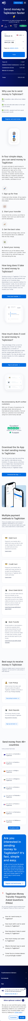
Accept (22, 1017)
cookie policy (18, 1012)
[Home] (4, 2)
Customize (13, 1017)
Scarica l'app (18, 2)
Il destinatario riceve (9, 40)
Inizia (14, 54)
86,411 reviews (17, 430)
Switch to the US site (10, 993)
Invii (5, 34)
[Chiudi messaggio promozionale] (25, 989)
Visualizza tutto (14, 828)
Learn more (8, 551)
